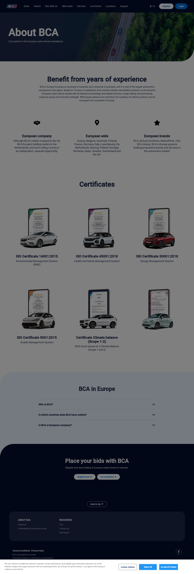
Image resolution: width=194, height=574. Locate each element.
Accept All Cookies (168, 567)
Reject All (148, 567)
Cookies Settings (128, 567)
